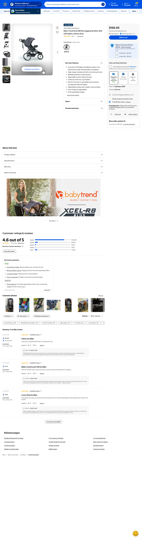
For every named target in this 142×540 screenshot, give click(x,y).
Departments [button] (8, 11)
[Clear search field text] (98, 4)
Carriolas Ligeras (9, 442)
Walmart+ (124, 11)
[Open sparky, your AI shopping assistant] (135, 533)
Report (42, 345)
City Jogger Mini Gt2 (99, 438)
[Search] (103, 4)
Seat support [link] (11, 284)
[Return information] (133, 34)
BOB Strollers (53, 449)
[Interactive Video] (6, 27)
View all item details (73, 95)
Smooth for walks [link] (13, 267)
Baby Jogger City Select (100, 442)
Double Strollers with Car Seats (13, 438)
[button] (113, 4)
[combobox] (75, 4)
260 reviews (21, 243)
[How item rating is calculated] (22, 246)
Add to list (118, 114)
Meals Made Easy (112, 11)
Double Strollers (98, 445)
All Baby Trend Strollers (11, 449)
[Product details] (102, 154)
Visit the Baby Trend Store (71, 28)
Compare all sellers (129, 124)
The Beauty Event (88, 11)
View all (100, 295)
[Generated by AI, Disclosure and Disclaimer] (14, 290)
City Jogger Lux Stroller (56, 438)
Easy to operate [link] (12, 277)
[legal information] (126, 31)
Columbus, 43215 (119, 86)
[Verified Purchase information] (41, 334)
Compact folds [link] (12, 274)
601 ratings (80, 36)
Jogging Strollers (9, 445)
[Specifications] (102, 160)
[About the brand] (102, 172)
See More (52, 221)
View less (47, 290)
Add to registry (133, 114)
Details (128, 102)
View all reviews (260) (54, 422)
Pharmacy (66, 11)
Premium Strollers (99, 449)
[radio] (66, 48)
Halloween (46, 11)
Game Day (101, 11)
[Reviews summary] (75, 36)
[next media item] (57, 52)
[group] (73, 36)
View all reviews (9, 251)
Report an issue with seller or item (122, 99)
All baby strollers (54, 445)
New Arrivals (76, 11)
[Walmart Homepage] (5, 4)
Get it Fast (56, 11)
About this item (9, 148)
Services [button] (21, 11)
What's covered (126, 47)
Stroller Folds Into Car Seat (57, 442)
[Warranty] (102, 166)
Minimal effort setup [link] (14, 270)
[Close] (38, 11)
